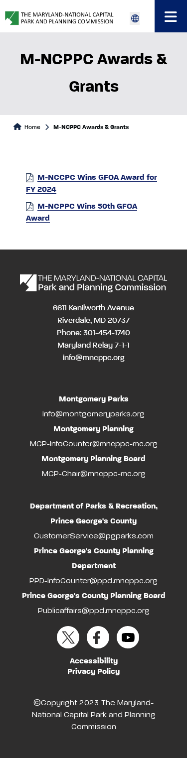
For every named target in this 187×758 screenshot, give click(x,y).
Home (31, 127)
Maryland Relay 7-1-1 (93, 346)
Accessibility (94, 661)
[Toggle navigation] (171, 16)
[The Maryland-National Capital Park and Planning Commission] (93, 283)
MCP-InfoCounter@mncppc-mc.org (94, 444)
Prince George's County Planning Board (94, 596)
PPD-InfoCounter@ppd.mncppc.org (93, 581)
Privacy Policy (93, 672)
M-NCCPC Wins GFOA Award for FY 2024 (91, 184)
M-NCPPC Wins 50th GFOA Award (81, 213)
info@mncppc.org (94, 358)
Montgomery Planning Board (93, 459)
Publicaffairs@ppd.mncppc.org (94, 611)
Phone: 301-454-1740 (93, 333)
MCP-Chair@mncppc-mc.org (94, 474)
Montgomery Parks (94, 399)
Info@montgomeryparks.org (93, 414)
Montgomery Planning (93, 429)
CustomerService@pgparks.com (94, 536)
